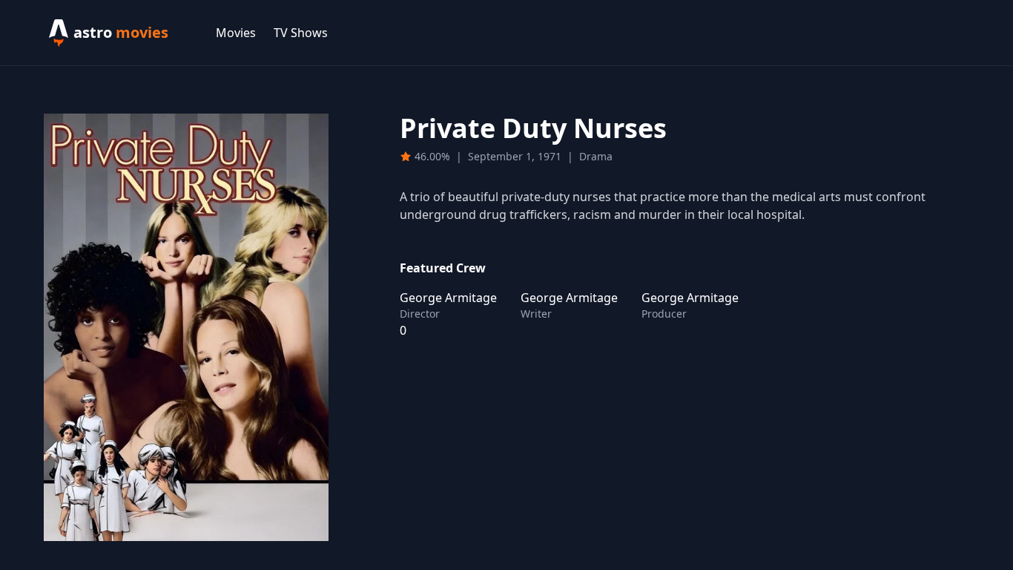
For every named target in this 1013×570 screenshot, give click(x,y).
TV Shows (301, 32)
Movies (236, 32)
